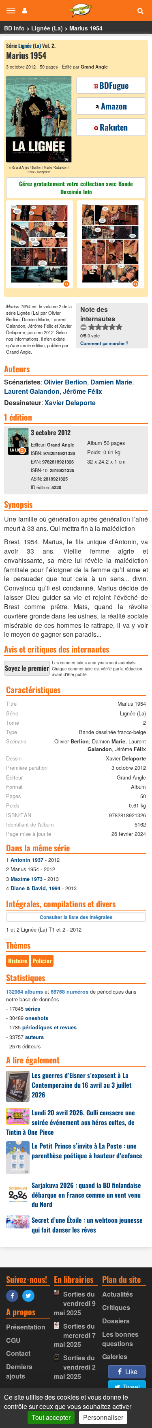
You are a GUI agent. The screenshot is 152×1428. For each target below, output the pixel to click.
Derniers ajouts (19, 1371)
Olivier (65, 382)
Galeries (114, 1356)
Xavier (70, 402)
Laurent (32, 391)
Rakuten (114, 127)
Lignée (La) (47, 28)
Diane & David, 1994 (35, 888)
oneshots (36, 1018)
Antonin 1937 (27, 859)
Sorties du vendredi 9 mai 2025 (75, 1303)
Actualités (117, 1294)
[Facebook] (14, 1295)
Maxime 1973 (27, 879)
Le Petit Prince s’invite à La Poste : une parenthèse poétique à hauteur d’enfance (87, 1150)
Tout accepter (51, 1417)
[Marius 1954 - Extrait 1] (40, 245)
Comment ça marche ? (104, 343)
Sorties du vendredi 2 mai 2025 (75, 1367)
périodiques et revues (49, 1027)
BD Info (14, 28)
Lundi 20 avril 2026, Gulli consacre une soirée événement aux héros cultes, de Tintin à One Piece (70, 1122)
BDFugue (113, 85)
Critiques (116, 1307)
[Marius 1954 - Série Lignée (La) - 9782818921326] (18, 452)
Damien (111, 382)
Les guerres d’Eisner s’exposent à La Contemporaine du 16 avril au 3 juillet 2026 (82, 1084)
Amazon (114, 106)
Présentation (25, 1326)
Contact (18, 1353)
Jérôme (82, 391)
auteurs (34, 1037)
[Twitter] (30, 1295)
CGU (13, 1340)
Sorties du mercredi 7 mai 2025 (75, 1335)
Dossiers (116, 1320)
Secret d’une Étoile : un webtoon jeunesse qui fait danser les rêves (87, 1225)
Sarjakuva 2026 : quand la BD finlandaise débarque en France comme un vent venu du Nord (86, 1194)
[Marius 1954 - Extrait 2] (109, 245)
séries (32, 1008)
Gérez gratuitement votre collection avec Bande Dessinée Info (76, 187)
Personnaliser (103, 1417)
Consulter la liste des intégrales (76, 917)
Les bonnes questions (120, 1338)
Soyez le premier (27, 668)
